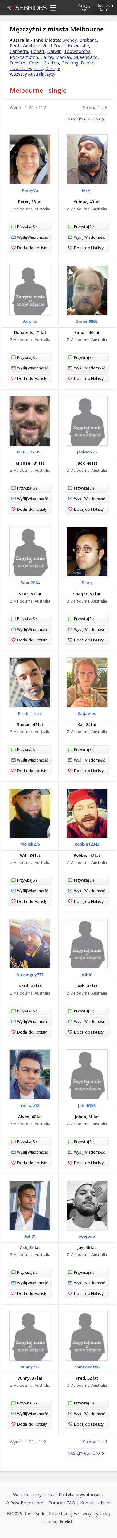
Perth (15, 46)
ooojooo (87, 1236)
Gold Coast (54, 46)
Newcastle (78, 46)
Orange (52, 68)
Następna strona (84, 119)
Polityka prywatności (79, 1495)
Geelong (69, 63)
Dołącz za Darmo (104, 7)
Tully (38, 68)
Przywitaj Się (27, 226)
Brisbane (88, 40)
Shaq (87, 582)
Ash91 (30, 1236)
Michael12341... (30, 452)
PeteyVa (30, 190)
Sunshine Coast (25, 63)
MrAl (87, 190)
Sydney (69, 40)
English (67, 1521)
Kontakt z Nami (96, 1503)
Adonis (30, 321)
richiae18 (30, 1105)
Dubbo (88, 63)
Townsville (20, 68)
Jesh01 (86, 975)
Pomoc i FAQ (61, 1503)
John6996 (86, 1105)
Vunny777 (30, 1367)
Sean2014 (30, 582)
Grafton (51, 63)
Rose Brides (26, 8)
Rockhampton (24, 57)
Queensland (86, 57)
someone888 (87, 1367)
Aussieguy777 (30, 975)
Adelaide (31, 46)
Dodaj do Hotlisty (32, 248)
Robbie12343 (87, 844)
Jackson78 (86, 452)
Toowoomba (77, 51)
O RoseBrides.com (24, 1503)
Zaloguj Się (83, 7)
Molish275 (30, 844)
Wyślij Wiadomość (32, 237)
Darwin (54, 51)
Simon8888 (86, 321)
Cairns (47, 57)
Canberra (19, 51)
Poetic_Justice (30, 713)
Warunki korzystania (33, 1495)
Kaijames (87, 713)
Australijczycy (41, 74)
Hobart (38, 51)
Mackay (63, 57)
